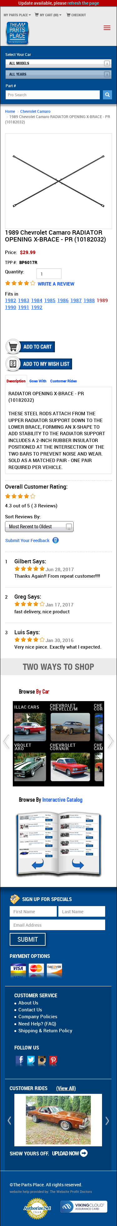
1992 (36, 307)
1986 (63, 300)
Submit (27, 939)
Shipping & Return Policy (45, 1030)
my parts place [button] (16, 15)
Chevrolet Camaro (35, 111)
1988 (89, 300)
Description (16, 380)
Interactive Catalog (61, 799)
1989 (102, 300)
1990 (10, 307)
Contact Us (30, 1009)
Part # (11, 85)
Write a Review (56, 284)
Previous (11, 181)
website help (19, 1191)
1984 (36, 300)
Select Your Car (18, 54)
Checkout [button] (78, 15)
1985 (50, 300)
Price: (20, 252)
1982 (10, 300)
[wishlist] (39, 364)
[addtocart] (30, 347)
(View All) (66, 1088)
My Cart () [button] (48, 15)
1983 (23, 300)
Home (10, 111)
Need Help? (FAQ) (37, 1023)
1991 (23, 307)
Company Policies (37, 1016)
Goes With (37, 380)
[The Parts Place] (17, 33)
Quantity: (14, 271)
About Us (28, 1002)
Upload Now (65, 1153)
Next (106, 181)
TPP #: (21, 262)
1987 (76, 300)
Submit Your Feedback (27, 540)
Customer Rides (63, 380)
